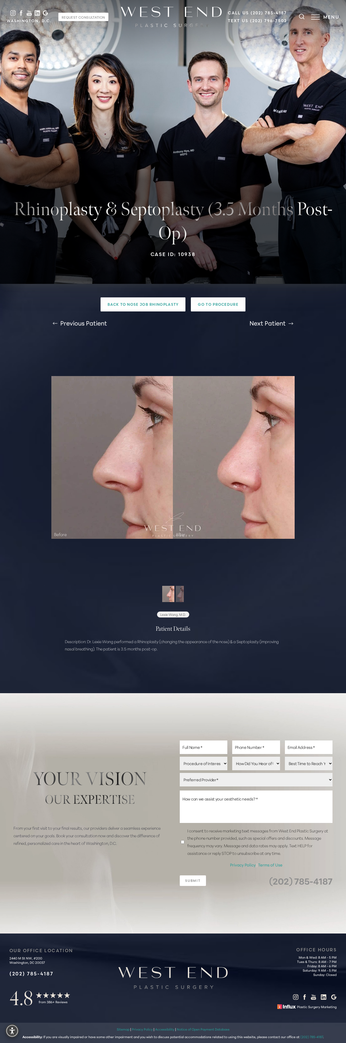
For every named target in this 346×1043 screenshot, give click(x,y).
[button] (315, 17)
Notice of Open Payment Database (203, 1029)
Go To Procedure (218, 304)
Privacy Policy (243, 865)
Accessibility (164, 1029)
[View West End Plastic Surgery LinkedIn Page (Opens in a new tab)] (37, 13)
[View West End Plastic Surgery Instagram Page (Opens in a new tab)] (13, 13)
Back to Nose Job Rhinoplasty (143, 304)
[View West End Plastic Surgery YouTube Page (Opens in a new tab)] (29, 13)
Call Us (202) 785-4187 (257, 13)
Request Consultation (83, 17)
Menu (331, 17)
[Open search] (301, 17)
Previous (83, 322)
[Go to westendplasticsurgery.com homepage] (171, 17)
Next (267, 322)
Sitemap (123, 1029)
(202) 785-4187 (300, 881)
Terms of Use (270, 865)
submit (193, 881)
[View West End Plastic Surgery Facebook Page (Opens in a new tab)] (21, 13)
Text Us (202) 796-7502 (257, 20)
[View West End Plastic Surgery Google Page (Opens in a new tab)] (45, 13)
